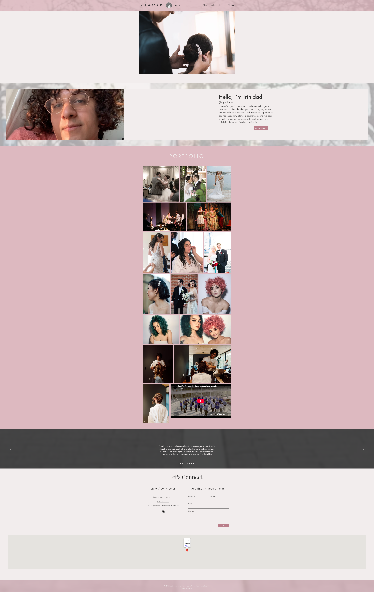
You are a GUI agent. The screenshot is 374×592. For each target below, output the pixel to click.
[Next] (363, 448)
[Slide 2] (182, 463)
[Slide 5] (189, 463)
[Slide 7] (193, 463)
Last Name (213, 496)
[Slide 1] (180, 463)
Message (191, 511)
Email (190, 503)
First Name (191, 496)
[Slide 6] (191, 463)
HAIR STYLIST (179, 5)
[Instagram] (163, 512)
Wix (208, 586)
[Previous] (10, 448)
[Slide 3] (184, 463)
